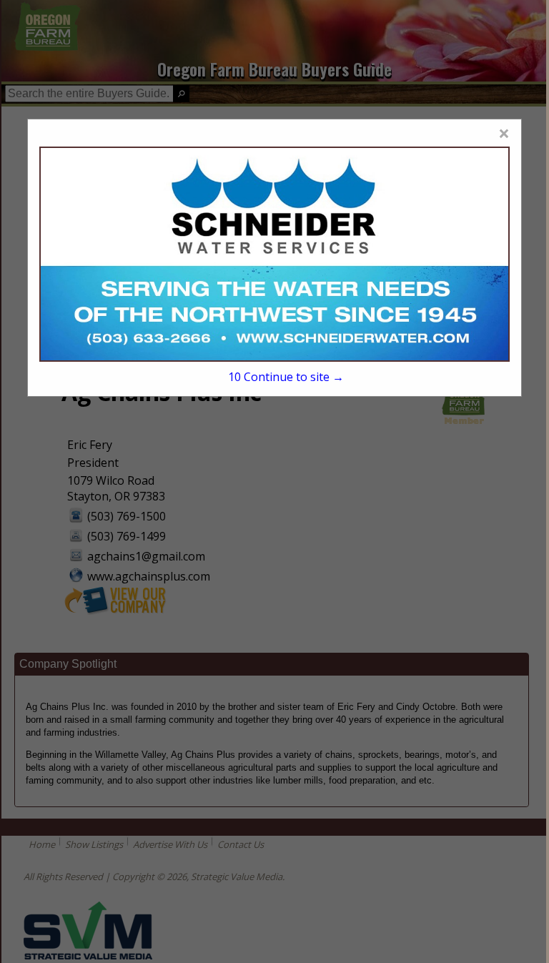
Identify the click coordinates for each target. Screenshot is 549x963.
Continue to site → (286, 377)
